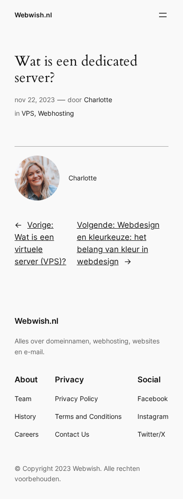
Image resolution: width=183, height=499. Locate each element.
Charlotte (98, 100)
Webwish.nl (33, 15)
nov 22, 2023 (35, 100)
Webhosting (56, 113)
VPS (28, 113)
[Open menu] (162, 15)
